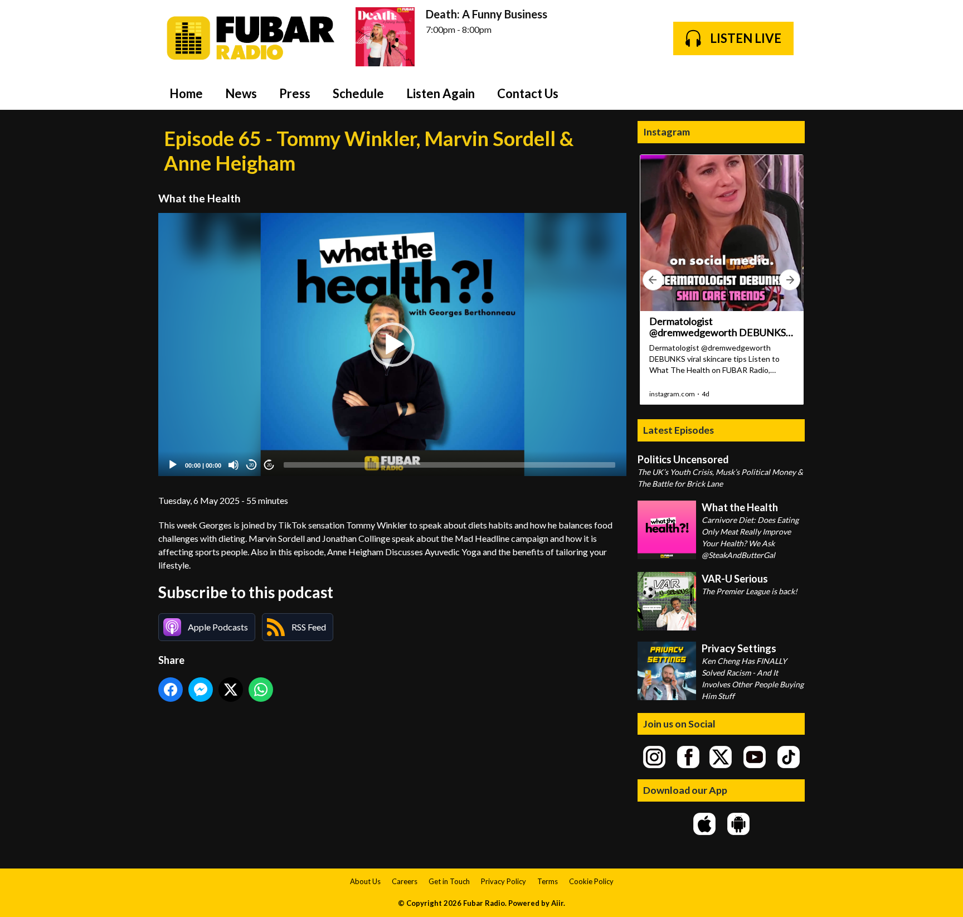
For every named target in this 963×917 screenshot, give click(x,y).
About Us (365, 881)
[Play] (172, 464)
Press (294, 93)
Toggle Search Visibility (788, 93)
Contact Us (527, 93)
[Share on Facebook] (170, 689)
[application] (392, 345)
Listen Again (440, 93)
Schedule (358, 93)
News (241, 93)
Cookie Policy (591, 881)
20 (251, 465)
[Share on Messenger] (200, 689)
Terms (547, 881)
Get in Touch (449, 881)
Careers (404, 881)
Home (186, 93)
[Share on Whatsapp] (261, 689)
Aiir (557, 903)
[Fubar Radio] (251, 38)
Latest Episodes (678, 430)
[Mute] (233, 464)
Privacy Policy (503, 881)
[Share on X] (230, 689)
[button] (392, 344)
